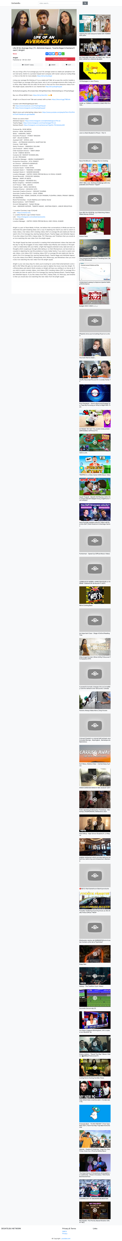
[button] (85, 3)
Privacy (64, 1233)
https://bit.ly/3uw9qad (44, 76)
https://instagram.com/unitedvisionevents (31, 217)
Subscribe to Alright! (60, 59)
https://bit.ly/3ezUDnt (40, 95)
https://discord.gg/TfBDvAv (61, 99)
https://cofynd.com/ (24, 212)
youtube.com (66, 1238)
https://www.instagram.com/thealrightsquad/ (30, 108)
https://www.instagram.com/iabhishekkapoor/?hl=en (42, 121)
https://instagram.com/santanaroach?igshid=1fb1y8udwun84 (44, 125)
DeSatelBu (15, 3)
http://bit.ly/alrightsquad (54, 86)
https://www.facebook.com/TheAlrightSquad (30, 106)
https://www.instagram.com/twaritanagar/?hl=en (39, 123)
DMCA (64, 1231)
